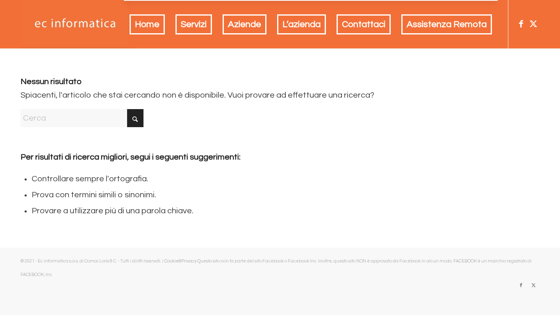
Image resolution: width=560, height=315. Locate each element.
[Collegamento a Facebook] (521, 24)
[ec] (76, 24)
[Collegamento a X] (533, 24)
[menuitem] (147, 24)
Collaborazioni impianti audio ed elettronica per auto (108, 274)
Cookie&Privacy (180, 261)
